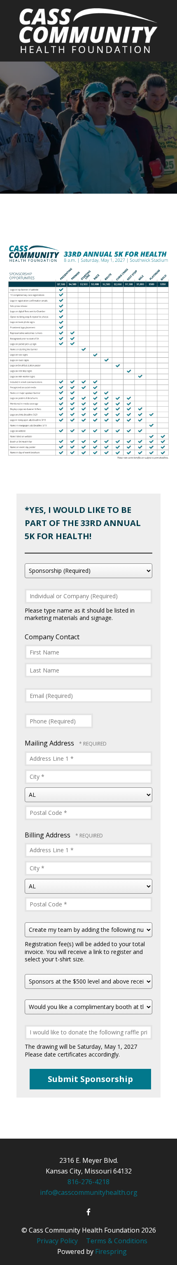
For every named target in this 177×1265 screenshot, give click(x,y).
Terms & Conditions (116, 1240)
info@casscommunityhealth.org (88, 1192)
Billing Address (48, 835)
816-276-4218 (88, 1181)
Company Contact (52, 636)
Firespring (111, 1251)
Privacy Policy (57, 1240)
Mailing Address (50, 743)
